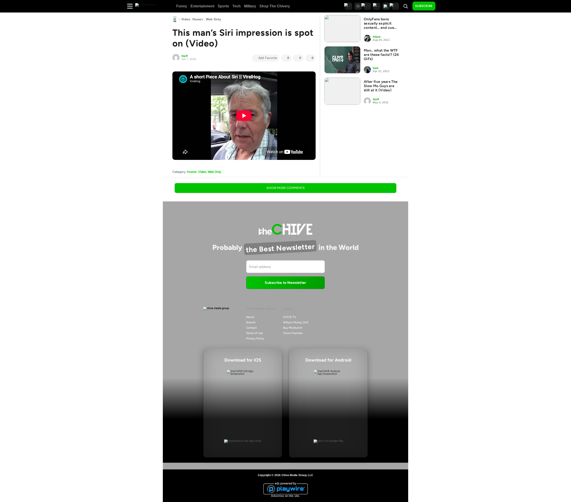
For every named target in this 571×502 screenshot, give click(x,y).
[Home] (174, 19)
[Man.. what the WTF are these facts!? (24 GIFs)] (342, 59)
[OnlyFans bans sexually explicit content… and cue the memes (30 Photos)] (342, 28)
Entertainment (202, 6)
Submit (250, 322)
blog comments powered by (196, 178)
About (250, 317)
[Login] (443, 6)
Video (185, 19)
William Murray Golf (295, 322)
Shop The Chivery (274, 6)
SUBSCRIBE (424, 6)
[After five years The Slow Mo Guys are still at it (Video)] (342, 91)
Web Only (213, 19)
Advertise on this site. (285, 496)
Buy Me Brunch (292, 327)
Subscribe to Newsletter (285, 282)
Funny (181, 6)
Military (250, 6)
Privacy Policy (255, 338)
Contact (251, 327)
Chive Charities (292, 333)
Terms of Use (254, 333)
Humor (197, 19)
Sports (223, 6)
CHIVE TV (289, 317)
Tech (236, 6)
